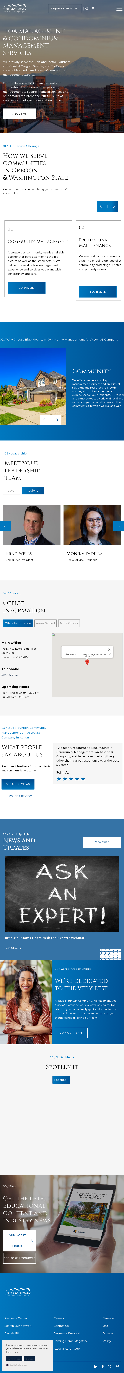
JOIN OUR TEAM (71, 1032)
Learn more (12, 1352)
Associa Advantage (67, 1348)
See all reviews (18, 784)
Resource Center (16, 1318)
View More (102, 842)
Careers (59, 1318)
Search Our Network (18, 1326)
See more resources (19, 1258)
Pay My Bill (12, 1333)
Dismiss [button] (29, 1359)
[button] (16, 1364)
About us (20, 113)
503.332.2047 (10, 675)
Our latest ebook (17, 1240)
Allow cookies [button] (14, 1359)
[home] (15, 8)
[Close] (109, 649)
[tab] (11, 490)
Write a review (20, 796)
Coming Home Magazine (71, 1341)
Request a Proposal (65, 8)
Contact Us (61, 1326)
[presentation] (5, 526)
